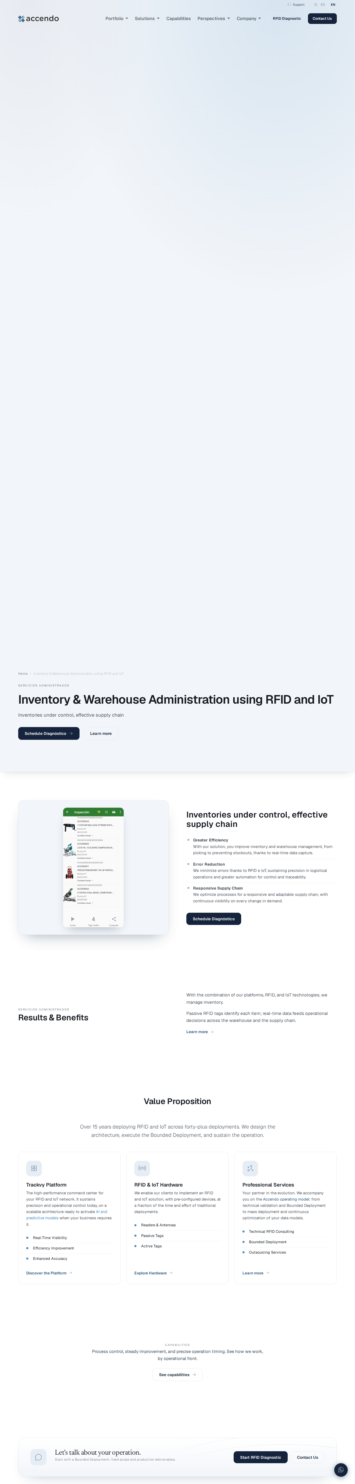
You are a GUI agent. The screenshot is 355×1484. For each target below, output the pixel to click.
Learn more (101, 733)
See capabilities (174, 1374)
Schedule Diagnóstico (46, 733)
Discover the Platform (46, 1273)
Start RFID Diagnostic (260, 1457)
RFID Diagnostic (287, 18)
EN (333, 4)
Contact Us (322, 18)
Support (298, 4)
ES (323, 4)
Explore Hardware (150, 1273)
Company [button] (247, 18)
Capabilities (178, 18)
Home (23, 673)
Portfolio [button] (115, 18)
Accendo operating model (286, 1199)
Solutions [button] (145, 18)
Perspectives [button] (212, 18)
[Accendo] (38, 18)
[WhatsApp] (341, 1470)
